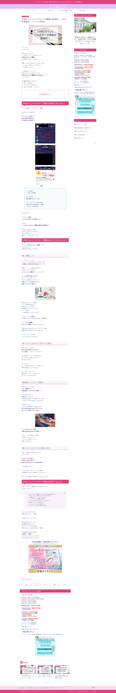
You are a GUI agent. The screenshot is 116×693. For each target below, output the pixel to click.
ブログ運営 (25, 579)
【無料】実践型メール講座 (66, 11)
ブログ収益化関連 (25, 16)
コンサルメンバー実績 (81, 124)
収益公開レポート (80, 138)
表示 (49, 94)
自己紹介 (50, 10)
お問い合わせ (82, 10)
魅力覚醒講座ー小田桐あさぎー (83, 127)
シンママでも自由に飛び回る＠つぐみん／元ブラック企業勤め (58, 2)
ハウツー (30, 579)
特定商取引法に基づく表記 (25, 691)
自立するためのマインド (82, 131)
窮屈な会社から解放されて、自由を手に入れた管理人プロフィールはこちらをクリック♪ (85, 40)
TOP (34, 10)
